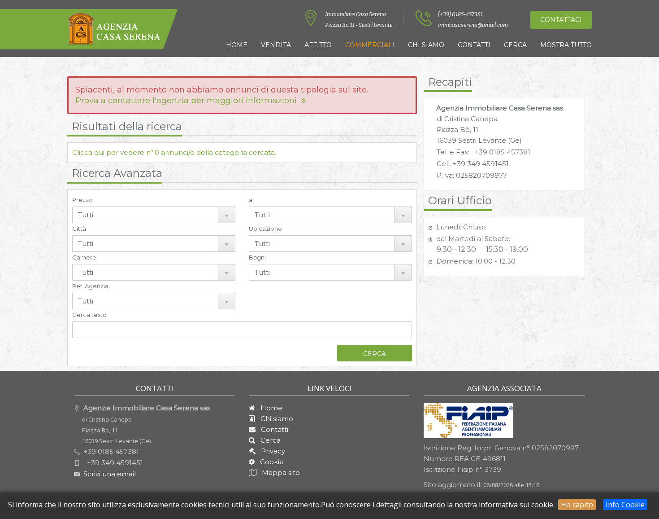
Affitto (318, 45)
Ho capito (577, 505)
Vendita (276, 45)
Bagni (257, 257)
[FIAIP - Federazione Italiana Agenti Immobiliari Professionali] (468, 420)
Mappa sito (280, 472)
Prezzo (82, 199)
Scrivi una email (109, 474)
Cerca (515, 45)
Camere (84, 257)
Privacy (270, 451)
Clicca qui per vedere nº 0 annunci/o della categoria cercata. (174, 152)
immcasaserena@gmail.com (473, 25)
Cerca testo (89, 314)
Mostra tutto (566, 45)
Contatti (474, 45)
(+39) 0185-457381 (460, 14)
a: (251, 199)
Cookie (269, 461)
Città (79, 228)
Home (236, 45)
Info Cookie (625, 505)
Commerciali (370, 45)
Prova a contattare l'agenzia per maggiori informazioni (188, 101)
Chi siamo (426, 45)
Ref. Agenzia (90, 286)
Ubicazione (265, 228)
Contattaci (561, 20)
